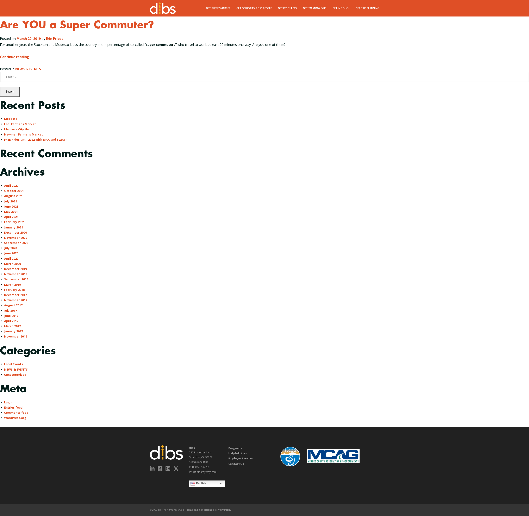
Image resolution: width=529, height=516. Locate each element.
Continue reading (14, 57)
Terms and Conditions (198, 509)
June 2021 (11, 206)
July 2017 (10, 311)
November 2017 (15, 300)
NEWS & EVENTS (28, 69)
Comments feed (16, 413)
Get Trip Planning (367, 8)
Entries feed (13, 407)
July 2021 (10, 201)
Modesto (10, 119)
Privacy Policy (223, 509)
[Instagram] (168, 468)
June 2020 (11, 253)
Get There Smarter (218, 8)
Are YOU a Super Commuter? (77, 25)
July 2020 (10, 248)
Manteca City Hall (17, 129)
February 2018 (14, 290)
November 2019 (15, 274)
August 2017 (13, 305)
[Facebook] (160, 468)
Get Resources (287, 8)
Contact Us (236, 464)
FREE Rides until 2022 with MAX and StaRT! (35, 139)
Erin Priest (54, 38)
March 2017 (12, 326)
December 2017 (15, 295)
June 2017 (11, 316)
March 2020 (12, 264)
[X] (176, 468)
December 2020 (15, 232)
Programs (235, 448)
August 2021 (13, 196)
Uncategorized (15, 375)
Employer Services (240, 458)
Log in (8, 402)
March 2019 (12, 285)
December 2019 (15, 269)
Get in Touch (340, 8)
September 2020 (16, 243)
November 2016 (15, 336)
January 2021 (13, 227)
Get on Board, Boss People (254, 8)
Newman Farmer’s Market (23, 134)
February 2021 (14, 222)
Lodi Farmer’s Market (20, 124)
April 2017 (11, 321)
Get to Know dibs (314, 8)
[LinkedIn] (152, 468)
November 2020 (15, 238)
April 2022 (11, 186)
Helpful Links (237, 453)
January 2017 (13, 331)
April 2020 (11, 258)
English (200, 483)
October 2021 (14, 191)
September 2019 (16, 279)
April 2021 (11, 217)
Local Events (13, 364)
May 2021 (11, 212)
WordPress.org (15, 418)
